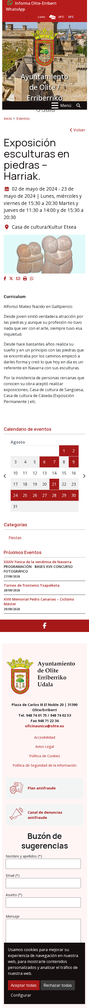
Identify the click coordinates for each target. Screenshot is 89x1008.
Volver (78, 130)
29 (64, 495)
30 (73, 495)
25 (25, 495)
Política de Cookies (44, 756)
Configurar (21, 995)
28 (54, 495)
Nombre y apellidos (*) (24, 856)
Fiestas (15, 537)
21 (54, 484)
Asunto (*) (14, 894)
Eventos (23, 118)
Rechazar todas (58, 985)
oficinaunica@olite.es (44, 726)
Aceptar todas (24, 985)
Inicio (8, 118)
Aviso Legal (44, 746)
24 (15, 495)
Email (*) (13, 875)
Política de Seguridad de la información (44, 765)
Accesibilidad (44, 737)
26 (35, 495)
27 (44, 495)
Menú (65, 105)
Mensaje (13, 916)
